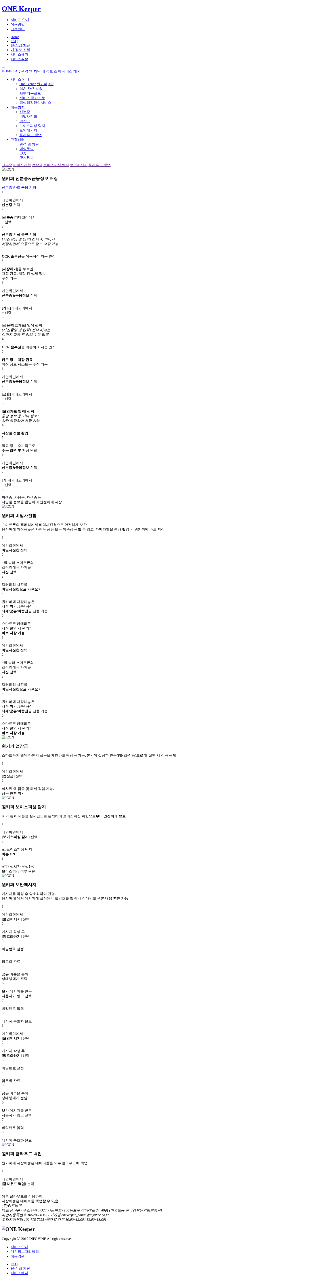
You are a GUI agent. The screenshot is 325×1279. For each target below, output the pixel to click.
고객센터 (18, 29)
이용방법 (18, 24)
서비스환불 (19, 59)
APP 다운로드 (30, 93)
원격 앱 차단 (20, 45)
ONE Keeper (21, 9)
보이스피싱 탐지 (32, 126)
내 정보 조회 (20, 50)
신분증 (24, 112)
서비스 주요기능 (32, 98)
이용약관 (18, 1256)
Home (15, 37)
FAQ (14, 41)
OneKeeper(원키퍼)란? (36, 84)
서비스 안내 (20, 20)
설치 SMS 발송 (30, 88)
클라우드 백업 (30, 135)
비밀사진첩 (28, 116)
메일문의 (26, 149)
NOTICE (26, 157)
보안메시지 (28, 130)
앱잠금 (24, 121)
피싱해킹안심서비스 (35, 102)
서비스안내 (19, 1247)
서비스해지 (19, 54)
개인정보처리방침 (25, 1251)
